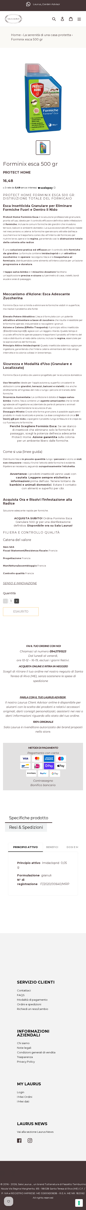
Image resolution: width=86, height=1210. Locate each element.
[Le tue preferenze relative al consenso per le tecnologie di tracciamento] (79, 1203)
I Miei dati (23, 1101)
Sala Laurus (24, 1184)
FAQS (21, 995)
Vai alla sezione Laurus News (35, 1131)
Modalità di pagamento (32, 999)
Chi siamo (23, 1043)
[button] (45, 186)
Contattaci (24, 990)
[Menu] (79, 18)
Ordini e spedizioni (29, 1004)
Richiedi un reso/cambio (32, 1009)
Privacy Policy (26, 1061)
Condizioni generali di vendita (36, 1052)
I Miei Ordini (24, 1096)
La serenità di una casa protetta (47, 35)
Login (20, 1092)
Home (16, 35)
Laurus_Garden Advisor (46, 4)
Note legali (24, 1047)
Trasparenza (25, 1057)
